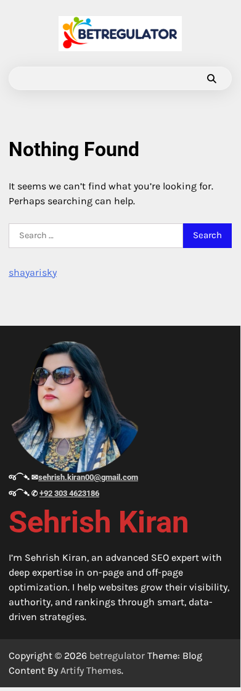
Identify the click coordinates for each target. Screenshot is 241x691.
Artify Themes (90, 670)
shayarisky (33, 272)
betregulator (117, 655)
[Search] (211, 78)
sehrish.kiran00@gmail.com (88, 477)
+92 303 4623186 (69, 493)
